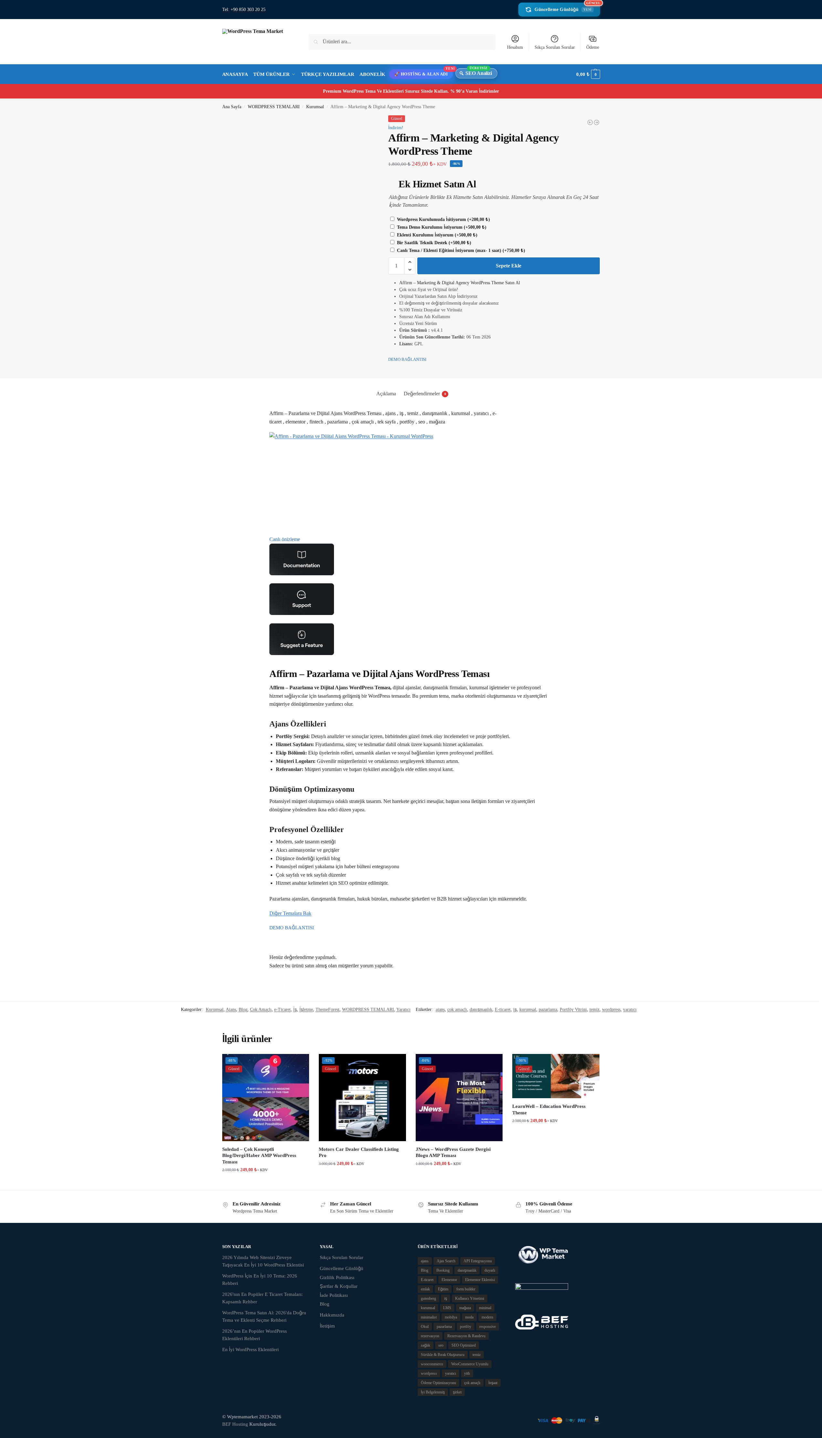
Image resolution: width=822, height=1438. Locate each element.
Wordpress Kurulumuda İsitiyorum (443, 219)
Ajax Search (446, 1261)
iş (515, 1009)
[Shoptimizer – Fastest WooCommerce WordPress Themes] (596, 122)
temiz (594, 1009)
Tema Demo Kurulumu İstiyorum (441, 227)
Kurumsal (315, 106)
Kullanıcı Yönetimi (469, 1298)
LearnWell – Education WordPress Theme (549, 1109)
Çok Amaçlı (261, 1009)
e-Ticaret (282, 1009)
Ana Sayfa (231, 106)
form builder (465, 1289)
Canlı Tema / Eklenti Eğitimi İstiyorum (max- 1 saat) (460, 250)
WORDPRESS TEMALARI (274, 106)
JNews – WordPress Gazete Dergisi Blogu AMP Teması (453, 1152)
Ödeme (592, 47)
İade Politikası (334, 1295)
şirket (457, 1392)
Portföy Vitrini (573, 1009)
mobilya (451, 1317)
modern (487, 1317)
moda (469, 1317)
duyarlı (489, 1270)
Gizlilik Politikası (337, 1277)
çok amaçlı (457, 1009)
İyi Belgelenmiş (433, 1392)
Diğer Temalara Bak (290, 913)
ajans (440, 1009)
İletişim (327, 1326)
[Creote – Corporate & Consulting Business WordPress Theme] (590, 122)
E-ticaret (503, 1009)
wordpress (611, 1009)
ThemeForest (327, 1009)
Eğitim (443, 1289)
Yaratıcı (403, 1009)
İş (295, 1009)
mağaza (465, 1308)
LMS (447, 1308)
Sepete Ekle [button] (265, 1183)
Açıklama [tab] (386, 393)
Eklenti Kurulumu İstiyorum (436, 235)
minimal (485, 1308)
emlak (425, 1289)
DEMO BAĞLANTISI (407, 359)
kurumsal (527, 1009)
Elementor (449, 1279)
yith (467, 1373)
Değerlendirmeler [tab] (425, 393)
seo (440, 1345)
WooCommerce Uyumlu (469, 1364)
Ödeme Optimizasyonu (438, 1383)
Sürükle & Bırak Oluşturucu (442, 1354)
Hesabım (515, 47)
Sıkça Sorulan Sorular (555, 47)
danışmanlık (481, 1009)
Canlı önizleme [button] (284, 539)
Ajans (231, 1009)
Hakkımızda (332, 1315)
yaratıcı (630, 1009)
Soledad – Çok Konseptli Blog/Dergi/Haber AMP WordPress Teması (259, 1155)
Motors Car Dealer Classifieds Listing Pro (359, 1152)
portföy (465, 1326)
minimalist (429, 1317)
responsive (487, 1326)
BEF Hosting (235, 1424)
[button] (588, 74)
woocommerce (432, 1364)
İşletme (306, 1009)
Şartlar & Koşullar (339, 1286)
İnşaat (492, 1383)
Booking (443, 1270)
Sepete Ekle (508, 265)
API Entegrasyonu (477, 1261)
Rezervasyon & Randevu (466, 1336)
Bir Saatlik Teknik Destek (433, 242)
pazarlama (548, 1009)
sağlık (425, 1345)
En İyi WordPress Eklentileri (250, 1349)
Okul (425, 1326)
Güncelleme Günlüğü (567, 7)
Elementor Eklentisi (480, 1279)
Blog (243, 1009)
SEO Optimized (464, 1345)
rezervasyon (430, 1336)
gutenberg (428, 1298)
